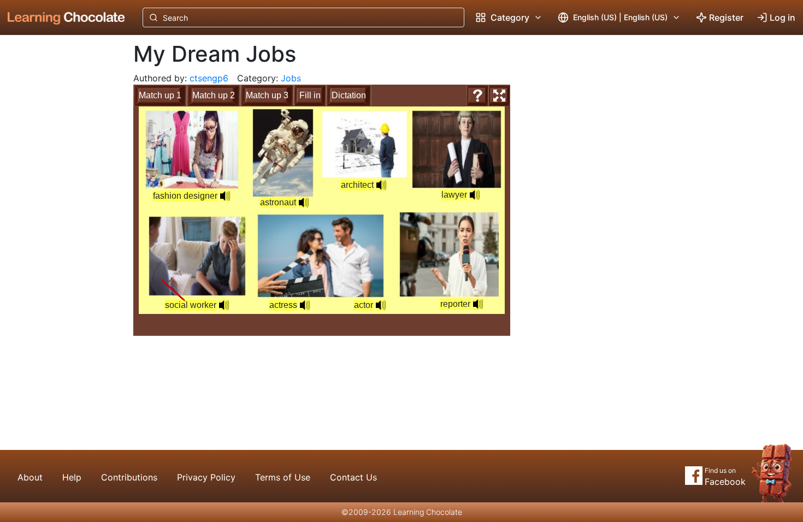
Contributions (129, 477)
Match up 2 (213, 95)
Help (71, 477)
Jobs (291, 78)
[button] (380, 305)
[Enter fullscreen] (499, 95)
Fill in (310, 95)
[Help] (477, 95)
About (30, 477)
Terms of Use (282, 477)
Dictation (349, 95)
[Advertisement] (58, 215)
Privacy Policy (206, 477)
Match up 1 (160, 95)
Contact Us (353, 477)
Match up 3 (267, 95)
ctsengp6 (209, 78)
